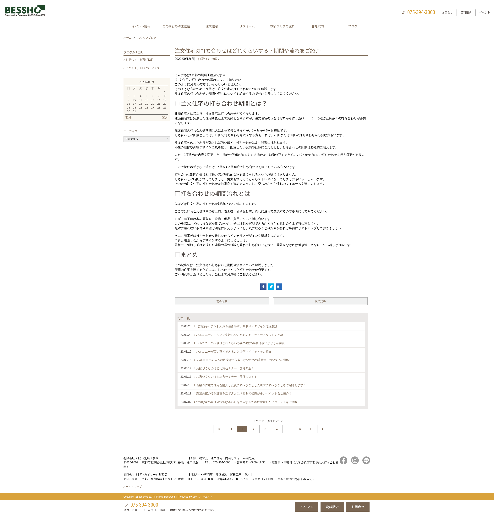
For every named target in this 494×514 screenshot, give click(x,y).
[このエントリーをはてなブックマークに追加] (279, 286)
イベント (484, 12)
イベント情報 (141, 26)
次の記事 (320, 301)
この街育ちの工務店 (176, 26)
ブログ (352, 26)
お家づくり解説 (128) (139, 59)
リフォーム (247, 26)
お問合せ (447, 12)
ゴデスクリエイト (203, 496)
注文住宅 (212, 26)
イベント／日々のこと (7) (142, 68)
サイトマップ (134, 486)
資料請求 (466, 12)
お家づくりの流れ (282, 26)
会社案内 (317, 26)
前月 (128, 117)
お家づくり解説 (208, 58)
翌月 (165, 117)
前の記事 (222, 301)
